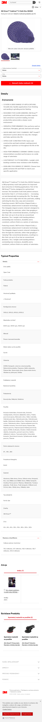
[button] (8, 718)
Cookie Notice (7, 709)
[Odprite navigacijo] (39, 2)
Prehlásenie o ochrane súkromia (30, 690)
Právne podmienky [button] (10, 673)
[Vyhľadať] (34, 2)
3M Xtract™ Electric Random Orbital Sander (30, 644)
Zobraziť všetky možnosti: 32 (22, 83)
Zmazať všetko (36, 65)
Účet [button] (36, 7)
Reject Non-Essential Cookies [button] (11, 714)
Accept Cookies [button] (27, 714)
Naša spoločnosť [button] (10, 662)
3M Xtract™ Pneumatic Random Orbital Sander (12, 644)
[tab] (20, 571)
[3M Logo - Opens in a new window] (4, 2)
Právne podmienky (15, 690)
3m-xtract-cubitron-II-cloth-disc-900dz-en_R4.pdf (11, 591)
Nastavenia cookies (15, 691)
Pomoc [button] (5, 679)
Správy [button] (5, 668)
